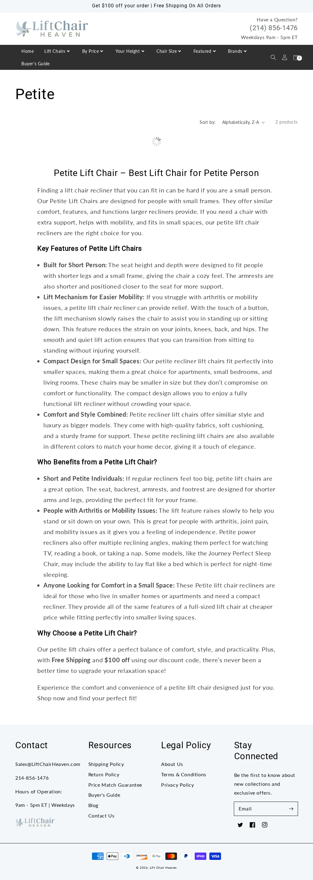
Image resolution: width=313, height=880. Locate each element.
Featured (202, 51)
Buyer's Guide (35, 63)
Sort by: (207, 122)
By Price (90, 51)
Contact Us (101, 815)
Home (27, 51)
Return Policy (104, 774)
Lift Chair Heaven (163, 867)
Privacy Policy (177, 785)
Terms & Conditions (183, 774)
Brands (235, 51)
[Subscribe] (291, 808)
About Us (172, 764)
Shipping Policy (106, 764)
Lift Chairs (54, 51)
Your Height (128, 51)
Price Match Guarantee (115, 785)
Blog (93, 805)
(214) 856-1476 (274, 28)
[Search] (273, 57)
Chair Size (166, 51)
